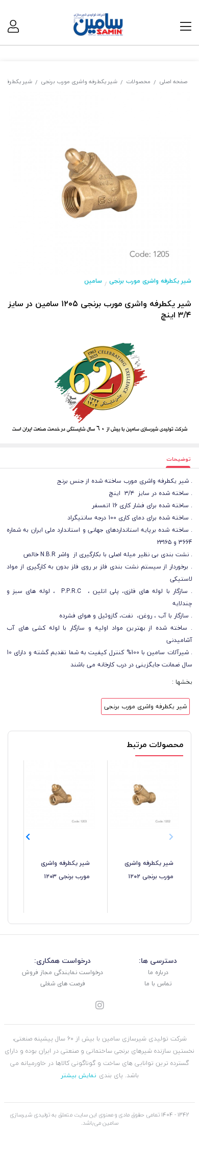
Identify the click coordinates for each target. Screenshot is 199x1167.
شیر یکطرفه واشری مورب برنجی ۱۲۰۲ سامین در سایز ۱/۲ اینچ (149, 870)
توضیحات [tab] (178, 459)
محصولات (138, 81)
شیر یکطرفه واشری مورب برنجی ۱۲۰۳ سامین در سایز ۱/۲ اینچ (65, 870)
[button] (28, 837)
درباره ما (158, 972)
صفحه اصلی (173, 81)
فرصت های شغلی (62, 983)
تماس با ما (158, 983)
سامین (93, 281)
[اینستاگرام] (99, 1006)
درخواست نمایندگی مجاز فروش (62, 972)
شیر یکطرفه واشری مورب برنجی (79, 81)
